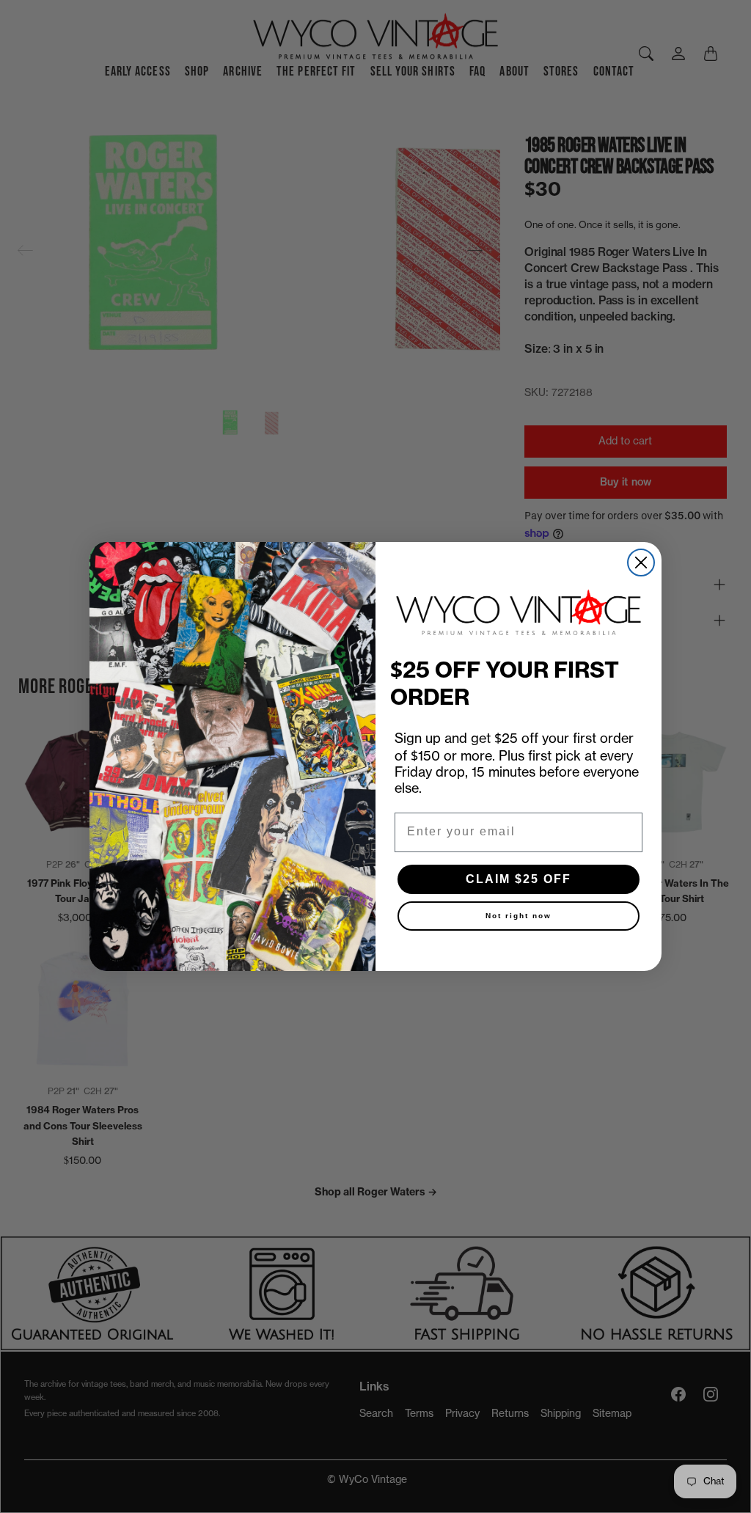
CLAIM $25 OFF (518, 879)
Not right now (519, 916)
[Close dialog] (641, 562)
